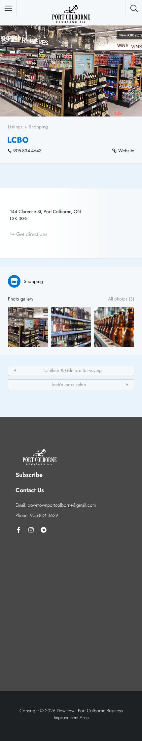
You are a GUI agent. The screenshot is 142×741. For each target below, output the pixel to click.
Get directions (31, 234)
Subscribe (29, 475)
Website (126, 150)
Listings (15, 126)
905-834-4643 (27, 150)
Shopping (38, 126)
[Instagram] (31, 530)
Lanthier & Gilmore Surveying (73, 370)
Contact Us (30, 490)
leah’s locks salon (69, 384)
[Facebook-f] (18, 530)
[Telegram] (44, 530)
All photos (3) (121, 299)
